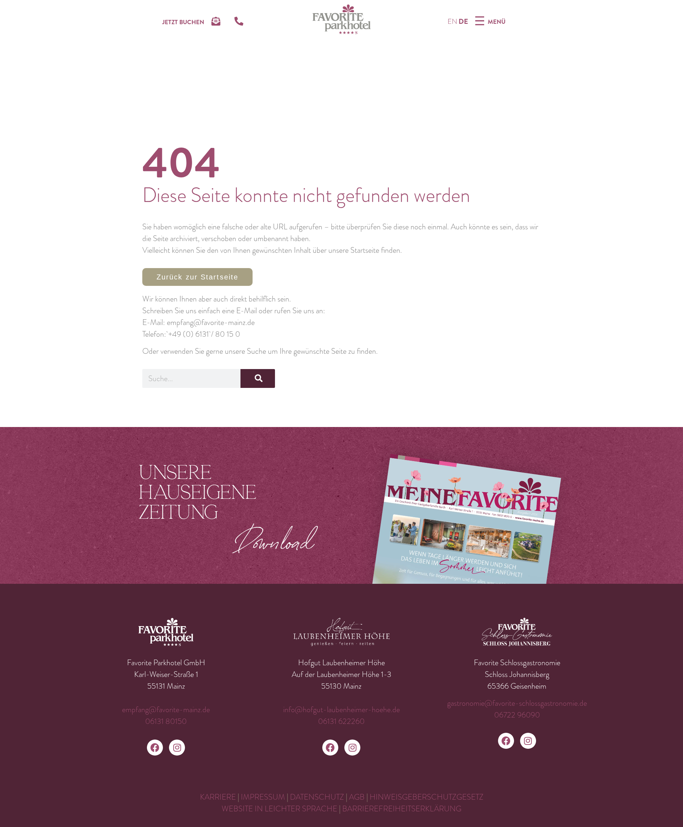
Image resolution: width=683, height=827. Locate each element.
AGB (357, 796)
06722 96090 (517, 714)
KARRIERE (218, 796)
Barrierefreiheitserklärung (401, 808)
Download (274, 540)
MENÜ (496, 21)
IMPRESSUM (263, 796)
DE (463, 21)
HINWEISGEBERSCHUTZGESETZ (426, 796)
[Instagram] (177, 748)
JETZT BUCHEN (183, 22)
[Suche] (257, 378)
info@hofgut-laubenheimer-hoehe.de (341, 709)
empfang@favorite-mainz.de (166, 709)
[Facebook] (155, 748)
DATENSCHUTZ (317, 796)
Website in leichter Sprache (280, 808)
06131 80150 (166, 721)
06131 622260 (341, 721)
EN (452, 21)
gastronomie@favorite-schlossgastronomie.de (517, 703)
